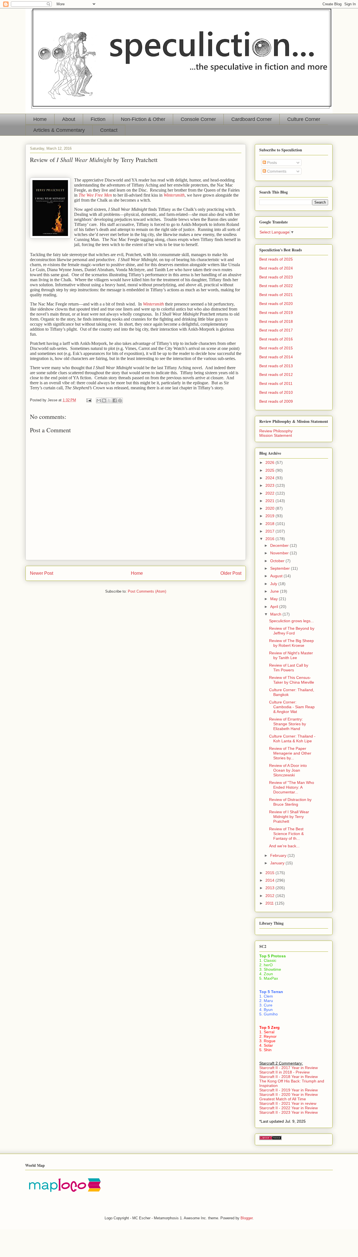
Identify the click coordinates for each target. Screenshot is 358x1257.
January (278, 863)
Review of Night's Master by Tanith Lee (291, 655)
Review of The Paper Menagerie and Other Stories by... (290, 753)
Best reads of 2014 (276, 357)
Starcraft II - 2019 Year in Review (288, 1090)
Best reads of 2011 (276, 383)
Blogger (247, 1218)
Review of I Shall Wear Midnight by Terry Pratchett (289, 817)
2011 (270, 903)
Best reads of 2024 (276, 268)
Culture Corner (303, 119)
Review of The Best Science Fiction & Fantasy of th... (286, 834)
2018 (270, 523)
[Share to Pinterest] (120, 400)
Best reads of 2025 (276, 259)
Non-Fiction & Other (143, 119)
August (277, 576)
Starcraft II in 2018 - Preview (284, 1072)
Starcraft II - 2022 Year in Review (288, 1108)
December (280, 545)
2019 (270, 516)
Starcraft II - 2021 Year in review (287, 1103)
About (68, 119)
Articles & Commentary (59, 130)
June (275, 591)
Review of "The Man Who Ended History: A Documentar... (291, 787)
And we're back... (284, 846)
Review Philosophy (276, 431)
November (280, 553)
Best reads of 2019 (276, 312)
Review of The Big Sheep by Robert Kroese (291, 643)
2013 (270, 888)
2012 (270, 895)
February (279, 855)
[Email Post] (88, 400)
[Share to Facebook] (114, 400)
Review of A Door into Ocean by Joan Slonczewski (288, 770)
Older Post (230, 573)
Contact (108, 130)
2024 (270, 478)
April (274, 606)
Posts (271, 162)
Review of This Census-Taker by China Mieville (291, 679)
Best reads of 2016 (276, 339)
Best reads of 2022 (276, 285)
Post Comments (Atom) (147, 591)
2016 (270, 538)
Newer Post (41, 573)
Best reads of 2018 (276, 321)
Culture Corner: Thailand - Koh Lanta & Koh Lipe (292, 738)
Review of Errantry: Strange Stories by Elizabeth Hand (287, 724)
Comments (276, 171)
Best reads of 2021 (276, 294)
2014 (270, 880)
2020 (270, 508)
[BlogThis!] (104, 400)
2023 (270, 485)
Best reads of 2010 (276, 392)
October (278, 561)
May (274, 599)
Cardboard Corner (251, 119)
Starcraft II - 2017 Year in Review (288, 1067)
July (274, 583)
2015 (270, 872)
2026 (270, 462)
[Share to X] (109, 400)
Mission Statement (275, 435)
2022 (270, 493)
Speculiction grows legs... (291, 621)
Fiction (98, 119)
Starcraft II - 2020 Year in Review (288, 1094)
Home (40, 119)
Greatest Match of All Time (282, 1099)
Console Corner (198, 119)
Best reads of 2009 (276, 401)
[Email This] (99, 400)
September (280, 568)
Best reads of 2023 (276, 277)
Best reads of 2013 (276, 366)
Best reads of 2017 (276, 330)
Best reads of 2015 (276, 348)
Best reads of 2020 (276, 303)
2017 (270, 531)
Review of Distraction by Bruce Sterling (290, 802)
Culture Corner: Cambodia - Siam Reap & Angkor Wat (292, 707)
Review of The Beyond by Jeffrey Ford (291, 630)
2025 (270, 470)
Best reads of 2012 (276, 374)
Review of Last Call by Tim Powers (288, 667)
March (276, 614)
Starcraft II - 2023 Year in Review (288, 1112)
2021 (270, 500)
